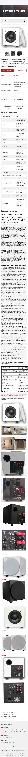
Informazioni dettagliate (7, 107)
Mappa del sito (15, 750)
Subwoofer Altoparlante (7, 714)
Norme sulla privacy (6, 750)
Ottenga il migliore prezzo (8, 70)
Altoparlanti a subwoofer (10, 712)
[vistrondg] (14, 746)
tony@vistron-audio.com (9, 742)
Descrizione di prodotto (20, 107)
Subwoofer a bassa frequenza (9, 716)
